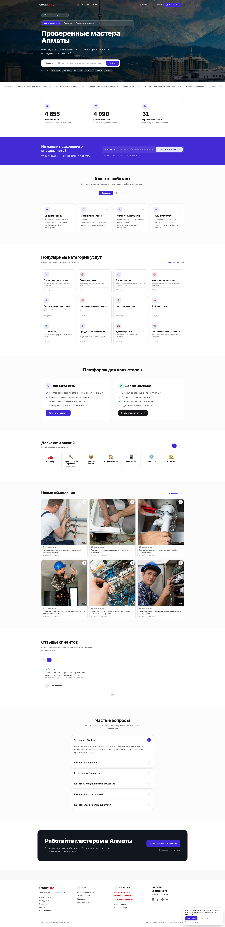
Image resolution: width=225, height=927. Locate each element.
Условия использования (177, 922)
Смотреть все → (176, 494)
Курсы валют (44, 904)
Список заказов (83, 896)
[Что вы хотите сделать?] (153, 5)
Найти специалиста (85, 892)
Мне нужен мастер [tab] (52, 23)
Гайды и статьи (45, 897)
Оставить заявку (56, 413)
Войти (159, 5)
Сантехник (56, 70)
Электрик (67, 70)
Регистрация (120, 904)
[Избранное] (84, 502)
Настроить (204, 918)
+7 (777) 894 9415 (159, 891)
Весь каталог (174, 262)
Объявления (92, 5)
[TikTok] (158, 899)
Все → (181, 446)
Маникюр (89, 70)
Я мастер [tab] (68, 23)
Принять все (191, 918)
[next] (174, 446)
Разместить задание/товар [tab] (88, 23)
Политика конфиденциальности (156, 922)
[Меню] (184, 5)
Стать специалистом (131, 413)
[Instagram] (153, 899)
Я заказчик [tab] (106, 193)
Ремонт (108, 70)
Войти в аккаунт (121, 908)
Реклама (42, 907)
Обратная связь (45, 910)
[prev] (43, 660)
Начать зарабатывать (161, 843)
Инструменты (44, 901)
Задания (80, 5)
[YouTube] (167, 899)
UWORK (46, 888)
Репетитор (78, 70)
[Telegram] (162, 899)
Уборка (99, 70)
